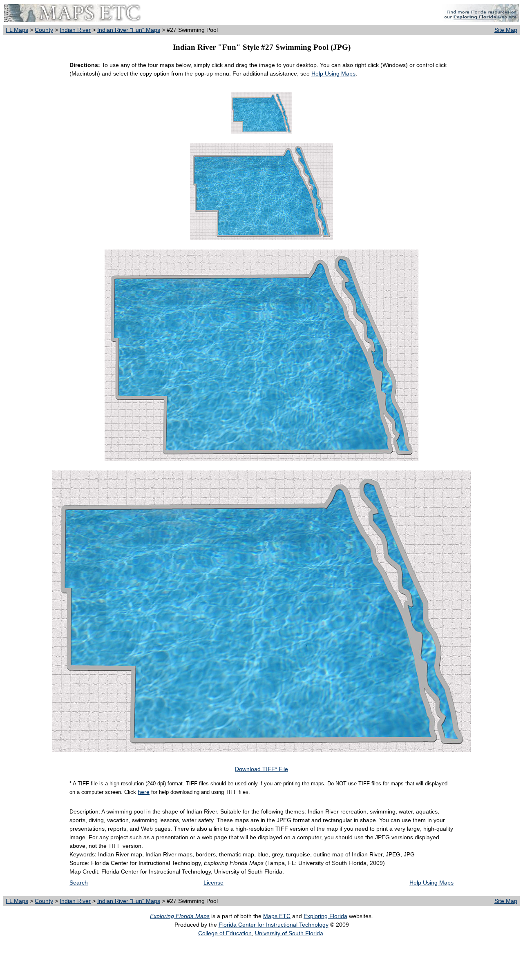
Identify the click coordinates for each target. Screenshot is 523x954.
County (44, 30)
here (144, 792)
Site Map (505, 30)
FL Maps (17, 30)
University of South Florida (289, 933)
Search (78, 882)
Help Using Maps (333, 73)
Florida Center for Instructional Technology (274, 924)
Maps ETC (277, 916)
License (213, 882)
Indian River (75, 30)
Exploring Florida (325, 916)
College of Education (225, 933)
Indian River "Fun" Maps (128, 30)
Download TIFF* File (261, 769)
